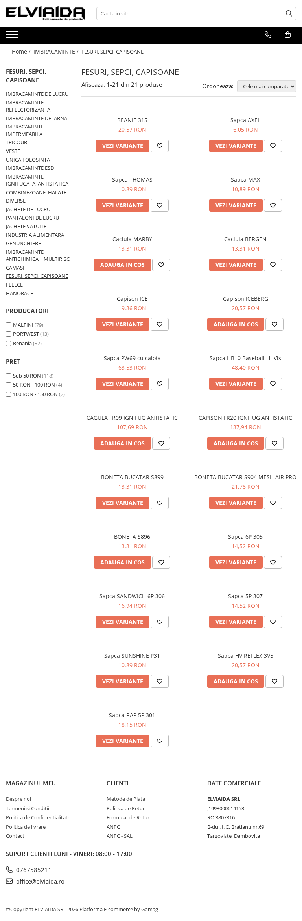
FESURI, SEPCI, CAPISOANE (37, 275)
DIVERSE (16, 200)
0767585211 (33, 870)
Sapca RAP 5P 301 (132, 715)
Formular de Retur (128, 817)
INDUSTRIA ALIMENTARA (35, 234)
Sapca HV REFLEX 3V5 (245, 655)
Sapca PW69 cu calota (132, 358)
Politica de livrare (26, 826)
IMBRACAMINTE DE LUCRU (37, 93)
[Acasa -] (45, 13)
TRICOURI (17, 142)
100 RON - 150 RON (35, 394)
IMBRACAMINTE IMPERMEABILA (25, 130)
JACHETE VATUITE (26, 226)
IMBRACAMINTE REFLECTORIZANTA (28, 106)
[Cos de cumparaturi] (287, 35)
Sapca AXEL (245, 120)
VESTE (13, 150)
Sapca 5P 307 (245, 596)
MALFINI (23, 324)
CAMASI (15, 267)
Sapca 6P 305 (245, 536)
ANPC (113, 826)
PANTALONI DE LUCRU (32, 217)
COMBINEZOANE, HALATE (36, 192)
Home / (22, 51)
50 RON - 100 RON (34, 384)
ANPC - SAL (120, 835)
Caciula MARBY (132, 239)
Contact (15, 835)
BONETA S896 (132, 536)
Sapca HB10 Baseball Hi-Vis (245, 358)
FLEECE (14, 284)
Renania (22, 343)
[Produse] (13, 37)
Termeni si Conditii (27, 808)
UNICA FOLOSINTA (28, 159)
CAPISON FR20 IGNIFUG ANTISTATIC (245, 417)
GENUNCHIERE (23, 243)
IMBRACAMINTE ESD (30, 167)
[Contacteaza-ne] (268, 35)
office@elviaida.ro (39, 881)
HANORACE (19, 293)
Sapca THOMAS (132, 179)
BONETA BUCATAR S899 (132, 477)
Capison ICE (132, 298)
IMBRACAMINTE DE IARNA (36, 118)
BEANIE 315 (132, 120)
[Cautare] (289, 13)
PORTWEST (26, 333)
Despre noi (18, 798)
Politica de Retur (126, 808)
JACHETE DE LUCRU (28, 209)
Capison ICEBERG (245, 298)
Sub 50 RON (27, 375)
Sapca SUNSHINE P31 (132, 655)
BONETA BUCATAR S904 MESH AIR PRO (245, 477)
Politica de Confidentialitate (38, 817)
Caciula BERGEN (245, 239)
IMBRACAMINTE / (56, 51)
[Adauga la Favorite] (160, 146)
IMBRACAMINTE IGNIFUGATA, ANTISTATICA (37, 180)
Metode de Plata (126, 798)
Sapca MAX (245, 179)
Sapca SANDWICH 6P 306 (132, 596)
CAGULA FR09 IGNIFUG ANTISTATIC (132, 417)
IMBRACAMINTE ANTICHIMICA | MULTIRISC (38, 255)
